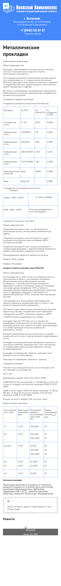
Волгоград (30, 530)
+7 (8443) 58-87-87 (33, 30)
